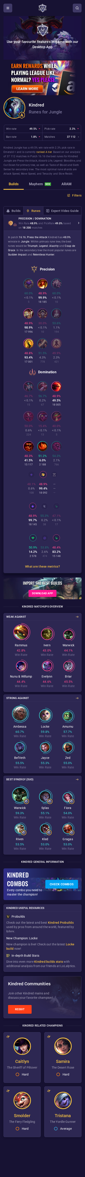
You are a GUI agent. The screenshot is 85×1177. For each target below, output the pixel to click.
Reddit (20, 1009)
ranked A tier (44, 152)
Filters (77, 195)
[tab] (13, 184)
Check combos (62, 884)
